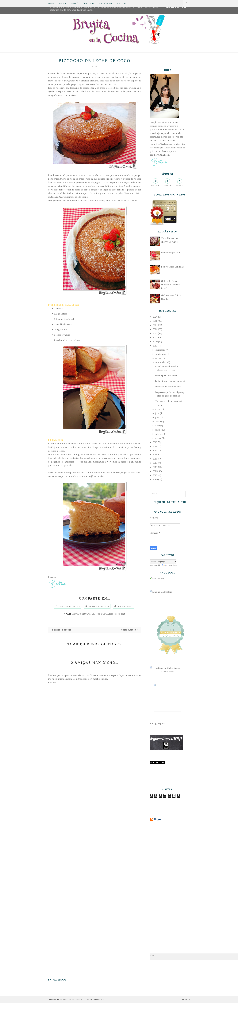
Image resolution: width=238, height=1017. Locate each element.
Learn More (172, 7)
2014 (155, 458)
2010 (155, 475)
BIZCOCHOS (88, 613)
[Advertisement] (168, 883)
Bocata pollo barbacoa (166, 375)
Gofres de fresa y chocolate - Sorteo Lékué (170, 285)
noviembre (160, 354)
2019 (155, 345)
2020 (155, 341)
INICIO (51, 3)
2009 (155, 479)
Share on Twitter (99, 606)
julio (157, 413)
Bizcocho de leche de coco (168, 386)
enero (158, 438)
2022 (155, 333)
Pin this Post (125, 606)
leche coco (114, 613)
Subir (185, 1000)
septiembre (161, 362)
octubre (159, 358)
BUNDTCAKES (106, 3)
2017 (155, 446)
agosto (158, 409)
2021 (155, 337)
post (123, 613)
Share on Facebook (69, 606)
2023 (155, 329)
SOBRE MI (121, 3)
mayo (158, 421)
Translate (172, 565)
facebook (167, 185)
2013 (155, 463)
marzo (158, 429)
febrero (159, 434)
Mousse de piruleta (170, 252)
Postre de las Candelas (172, 266)
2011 (155, 471)
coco (97, 613)
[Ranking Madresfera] (161, 592)
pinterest (179, 185)
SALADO (63, 3)
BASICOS (76, 613)
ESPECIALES (89, 3)
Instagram (155, 185)
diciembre (160, 350)
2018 (155, 442)
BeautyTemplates (69, 999)
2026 (155, 316)
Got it (185, 7)
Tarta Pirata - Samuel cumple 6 (170, 381)
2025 (155, 321)
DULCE (74, 3)
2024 (155, 325)
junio (157, 417)
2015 (155, 454)
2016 (155, 450)
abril (157, 425)
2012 (155, 467)
